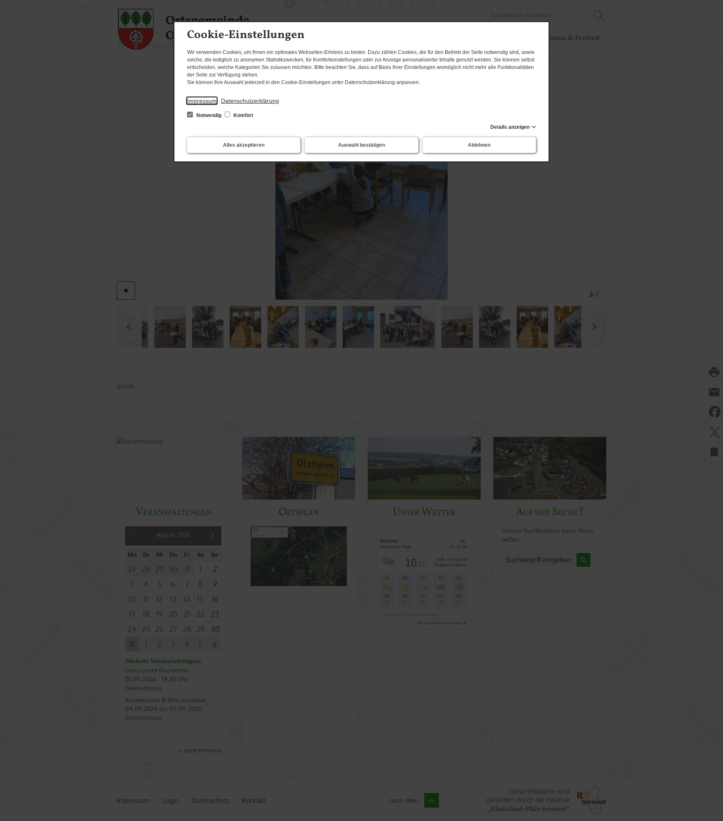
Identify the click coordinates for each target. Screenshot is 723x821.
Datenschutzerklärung (250, 100)
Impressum (202, 100)
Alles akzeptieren (243, 145)
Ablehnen (479, 145)
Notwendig (209, 115)
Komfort (242, 115)
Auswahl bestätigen (361, 145)
